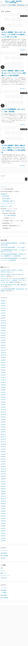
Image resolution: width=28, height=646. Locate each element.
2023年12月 (3, 379)
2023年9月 (3, 387)
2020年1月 (3, 493)
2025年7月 (3, 333)
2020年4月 (3, 488)
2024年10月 (3, 355)
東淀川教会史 (21, 5)
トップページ (4, 5)
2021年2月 (3, 464)
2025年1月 (3, 347)
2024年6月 (3, 365)
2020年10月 (3, 474)
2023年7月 (3, 392)
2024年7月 (3, 362)
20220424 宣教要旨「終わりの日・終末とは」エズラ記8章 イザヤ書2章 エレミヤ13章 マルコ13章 (13, 34)
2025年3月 (3, 342)
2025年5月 (3, 337)
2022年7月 (3, 422)
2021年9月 (3, 446)
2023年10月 (3, 384)
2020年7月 (3, 481)
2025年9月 (3, 328)
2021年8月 (3, 449)
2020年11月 (3, 471)
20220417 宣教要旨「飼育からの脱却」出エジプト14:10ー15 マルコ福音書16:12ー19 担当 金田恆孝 (13, 73)
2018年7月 (3, 528)
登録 (2, 568)
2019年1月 (3, 518)
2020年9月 (3, 476)
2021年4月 (3, 459)
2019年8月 (3, 506)
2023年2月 (3, 404)
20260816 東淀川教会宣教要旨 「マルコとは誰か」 (13, 247)
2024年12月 (3, 350)
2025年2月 (3, 345)
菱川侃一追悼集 (6, 198)
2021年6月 (3, 454)
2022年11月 (3, 412)
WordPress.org (4, 577)
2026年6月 (3, 305)
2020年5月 (3, 486)
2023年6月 (3, 394)
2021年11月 (3, 441)
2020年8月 (3, 478)
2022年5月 (3, 427)
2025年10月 (3, 325)
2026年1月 (3, 318)
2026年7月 (3, 303)
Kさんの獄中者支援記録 (10, 215)
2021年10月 (3, 444)
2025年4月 (3, 340)
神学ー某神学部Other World (8, 211)
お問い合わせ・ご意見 (6, 206)
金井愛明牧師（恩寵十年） (8, 201)
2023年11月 (3, 382)
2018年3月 (3, 538)
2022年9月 (3, 417)
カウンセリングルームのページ (8, 203)
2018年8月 (3, 525)
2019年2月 (3, 516)
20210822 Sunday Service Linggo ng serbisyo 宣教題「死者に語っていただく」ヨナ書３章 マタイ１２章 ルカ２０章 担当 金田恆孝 (14, 280)
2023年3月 (3, 402)
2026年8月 (3, 300)
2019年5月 (3, 513)
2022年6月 (3, 424)
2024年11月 (3, 352)
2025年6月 (3, 335)
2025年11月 (3, 323)
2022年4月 (3, 429)
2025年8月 (3, 330)
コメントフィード (5, 575)
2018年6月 (3, 530)
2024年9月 (3, 357)
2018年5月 (3, 533)
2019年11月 (3, 498)
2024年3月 (3, 372)
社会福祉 (3, 558)
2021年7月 (3, 451)
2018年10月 (3, 521)
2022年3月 (3, 431)
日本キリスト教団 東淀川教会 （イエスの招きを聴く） (14, 2)
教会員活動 (3, 590)
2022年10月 (3, 414)
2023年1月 (3, 407)
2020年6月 (3, 483)
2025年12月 (3, 320)
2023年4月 (3, 399)
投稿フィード (4, 573)
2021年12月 (3, 439)
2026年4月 (3, 310)
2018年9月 (3, 523)
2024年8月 (3, 360)
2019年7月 (3, 508)
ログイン (3, 570)
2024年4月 (3, 370)
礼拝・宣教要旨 (12, 5)
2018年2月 (3, 540)
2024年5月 (3, 367)
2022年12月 (3, 409)
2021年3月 (3, 461)
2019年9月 (3, 503)
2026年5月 (3, 308)
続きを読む (22, 49)
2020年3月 (3, 491)
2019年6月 (3, 511)
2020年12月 (3, 469)
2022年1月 (3, 436)
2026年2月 (3, 315)
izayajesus (9, 272)
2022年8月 (3, 419)
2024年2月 (3, 375)
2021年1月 (3, 466)
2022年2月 (3, 434)
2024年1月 (3, 377)
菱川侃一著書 (5, 196)
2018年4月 (3, 535)
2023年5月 (3, 397)
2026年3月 (3, 313)
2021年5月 (3, 456)
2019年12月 (3, 496)
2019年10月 (3, 501)
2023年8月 (3, 389)
